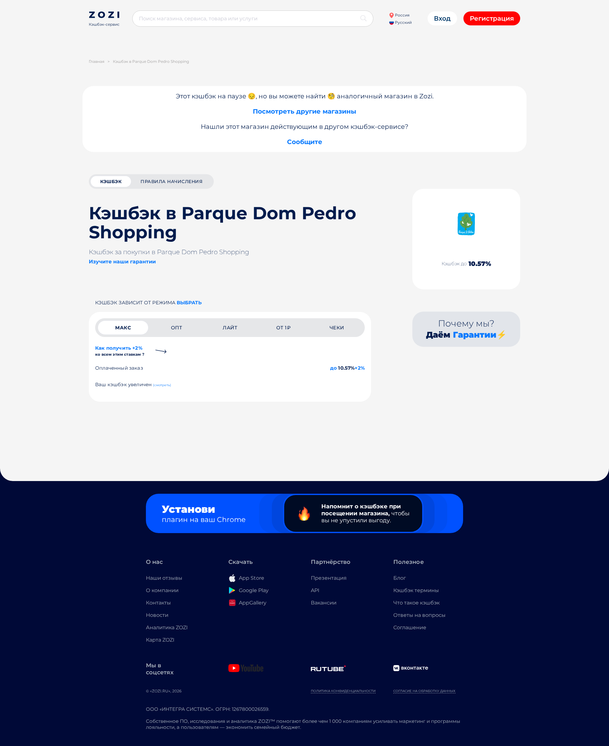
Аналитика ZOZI (167, 627)
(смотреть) (162, 385)
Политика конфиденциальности (343, 691)
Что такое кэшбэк (416, 603)
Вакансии (324, 603)
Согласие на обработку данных (424, 691)
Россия (401, 15)
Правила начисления (171, 181)
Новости (157, 615)
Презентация (329, 578)
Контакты (158, 603)
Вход (442, 18)
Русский (403, 22)
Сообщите (304, 142)
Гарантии (474, 335)
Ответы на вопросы (419, 615)
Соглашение (409, 627)
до (333, 368)
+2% (360, 368)
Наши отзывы (164, 578)
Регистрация (492, 18)
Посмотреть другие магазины (304, 111)
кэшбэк (110, 181)
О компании (162, 590)
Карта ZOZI (160, 640)
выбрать (189, 303)
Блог (399, 578)
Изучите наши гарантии (122, 262)
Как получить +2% (119, 351)
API (315, 590)
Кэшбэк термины (416, 590)
